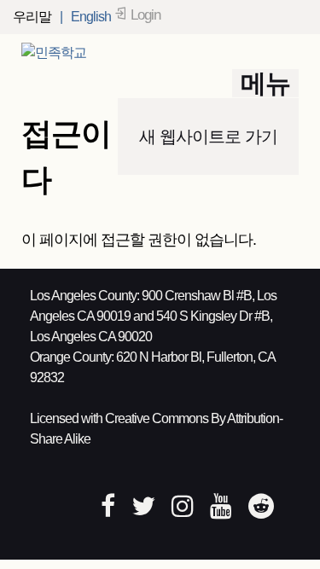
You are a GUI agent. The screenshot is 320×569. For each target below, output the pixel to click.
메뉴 (265, 83)
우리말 (32, 16)
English (91, 16)
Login (145, 15)
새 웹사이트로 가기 (208, 136)
